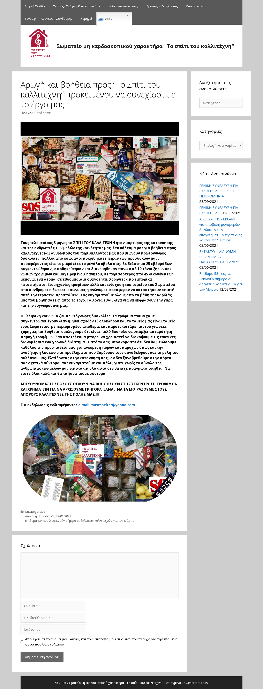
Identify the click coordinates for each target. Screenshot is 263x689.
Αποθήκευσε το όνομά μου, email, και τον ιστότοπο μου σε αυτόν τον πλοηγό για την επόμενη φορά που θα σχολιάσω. (101, 642)
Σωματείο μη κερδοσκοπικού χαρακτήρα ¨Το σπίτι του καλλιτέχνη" (145, 45)
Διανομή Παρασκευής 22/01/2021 (48, 516)
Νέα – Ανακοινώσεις (123, 6)
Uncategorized (35, 512)
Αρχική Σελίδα (35, 6)
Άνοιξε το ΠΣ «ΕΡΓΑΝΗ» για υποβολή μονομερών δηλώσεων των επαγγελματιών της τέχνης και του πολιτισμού (220, 229)
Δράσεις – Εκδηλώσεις (162, 6)
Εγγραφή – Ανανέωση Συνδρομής (48, 18)
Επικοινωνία (195, 6)
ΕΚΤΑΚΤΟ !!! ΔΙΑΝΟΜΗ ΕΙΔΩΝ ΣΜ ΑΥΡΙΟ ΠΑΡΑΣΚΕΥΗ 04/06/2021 (219, 256)
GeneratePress (197, 683)
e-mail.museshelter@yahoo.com (106, 404)
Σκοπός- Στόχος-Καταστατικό (75, 6)
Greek (107, 19)
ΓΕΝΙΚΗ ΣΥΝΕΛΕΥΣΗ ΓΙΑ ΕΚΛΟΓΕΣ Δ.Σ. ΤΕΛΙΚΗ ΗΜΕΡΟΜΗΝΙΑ (218, 190)
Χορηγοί (86, 18)
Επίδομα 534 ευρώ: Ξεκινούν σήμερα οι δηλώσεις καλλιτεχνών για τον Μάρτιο (79, 521)
